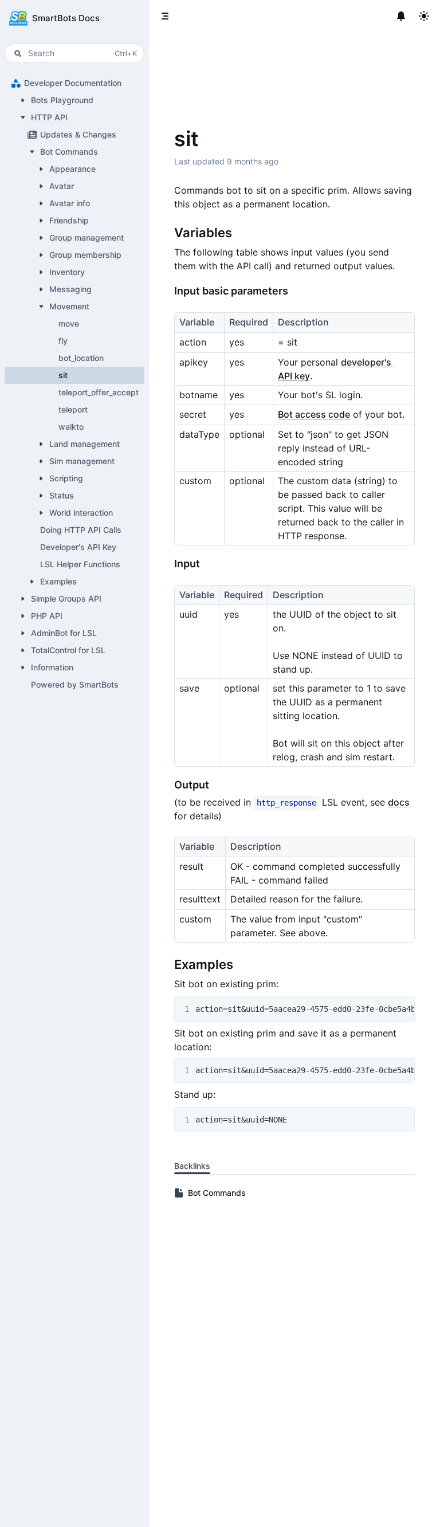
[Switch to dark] (424, 16)
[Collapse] (23, 117)
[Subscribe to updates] (401, 16)
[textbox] (294, 667)
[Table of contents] (165, 16)
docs (399, 802)
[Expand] (23, 100)
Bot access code (314, 414)
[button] (74, 18)
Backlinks (192, 1166)
